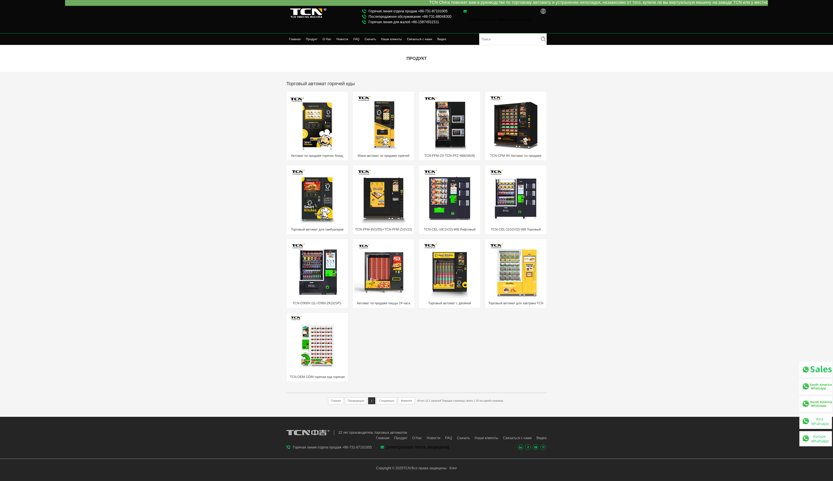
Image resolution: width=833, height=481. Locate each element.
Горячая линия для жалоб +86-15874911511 (404, 22)
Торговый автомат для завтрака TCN (515, 303)
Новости (342, 39)
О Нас (327, 39)
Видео (441, 39)
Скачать (370, 39)
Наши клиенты (391, 39)
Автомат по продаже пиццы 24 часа (383, 303)
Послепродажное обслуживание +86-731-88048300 (410, 16)
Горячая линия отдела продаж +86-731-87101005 (408, 11)
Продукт (311, 39)
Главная (295, 39)
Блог (453, 468)
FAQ (356, 39)
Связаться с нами (419, 39)
